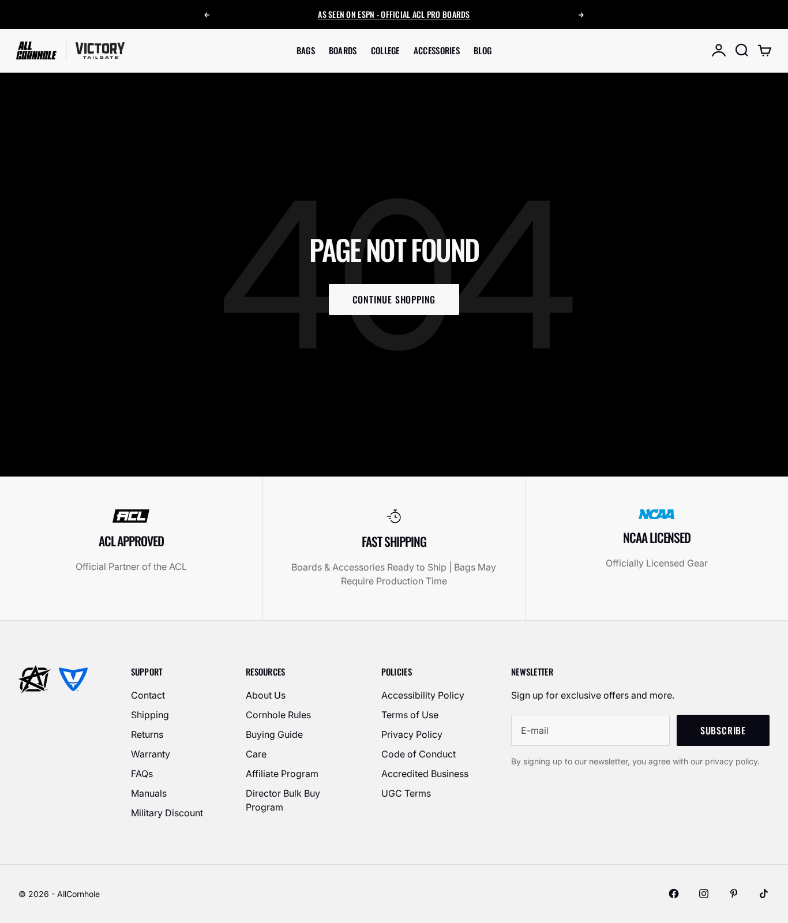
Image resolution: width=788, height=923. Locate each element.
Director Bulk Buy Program (283, 800)
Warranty (150, 754)
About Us (266, 695)
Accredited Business (424, 773)
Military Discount (167, 813)
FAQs (142, 773)
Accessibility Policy (422, 695)
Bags (306, 50)
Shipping (150, 715)
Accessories (437, 50)
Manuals (149, 793)
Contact (148, 695)
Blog (482, 50)
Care (256, 754)
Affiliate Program (282, 773)
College (385, 50)
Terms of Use (409, 715)
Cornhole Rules (278, 715)
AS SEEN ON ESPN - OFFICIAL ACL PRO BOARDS (394, 14)
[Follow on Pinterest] (734, 893)
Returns (147, 734)
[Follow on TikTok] (764, 893)
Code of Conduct (418, 754)
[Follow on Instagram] (704, 893)
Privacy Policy (411, 734)
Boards (343, 50)
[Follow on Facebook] (674, 893)
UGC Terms (406, 793)
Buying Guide (274, 734)
